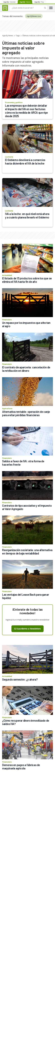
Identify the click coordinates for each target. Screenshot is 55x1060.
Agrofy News (7, 35)
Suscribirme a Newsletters (29, 628)
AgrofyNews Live (34, 16)
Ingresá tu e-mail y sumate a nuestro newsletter (28, 619)
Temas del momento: (12, 16)
